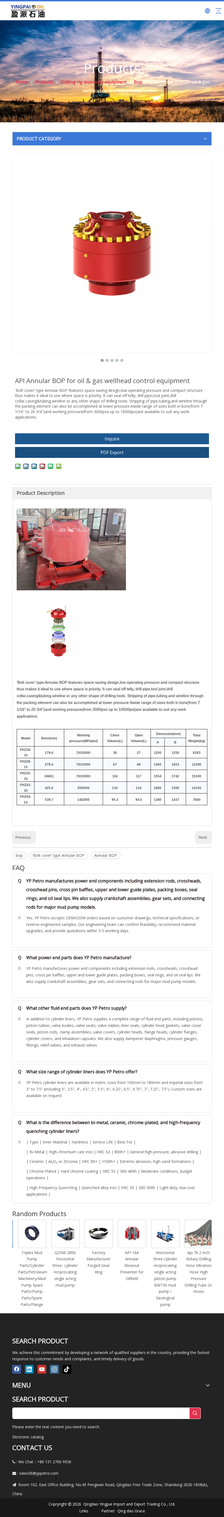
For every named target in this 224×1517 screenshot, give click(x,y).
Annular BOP (105, 855)
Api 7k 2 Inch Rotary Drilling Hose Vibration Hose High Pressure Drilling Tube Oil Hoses (196, 1272)
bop (19, 855)
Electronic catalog (28, 1436)
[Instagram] (54, 1369)
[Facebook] (16, 1369)
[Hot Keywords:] (195, 1413)
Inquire (112, 439)
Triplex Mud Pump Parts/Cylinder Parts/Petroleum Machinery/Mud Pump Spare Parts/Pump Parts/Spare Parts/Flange (29, 1278)
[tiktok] (67, 1369)
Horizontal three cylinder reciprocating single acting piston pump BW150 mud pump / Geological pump (162, 1278)
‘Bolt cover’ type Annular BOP (58, 855)
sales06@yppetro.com (38, 1473)
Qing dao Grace (131, 1510)
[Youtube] (41, 1369)
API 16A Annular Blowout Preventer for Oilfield (129, 1265)
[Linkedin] (29, 1369)
